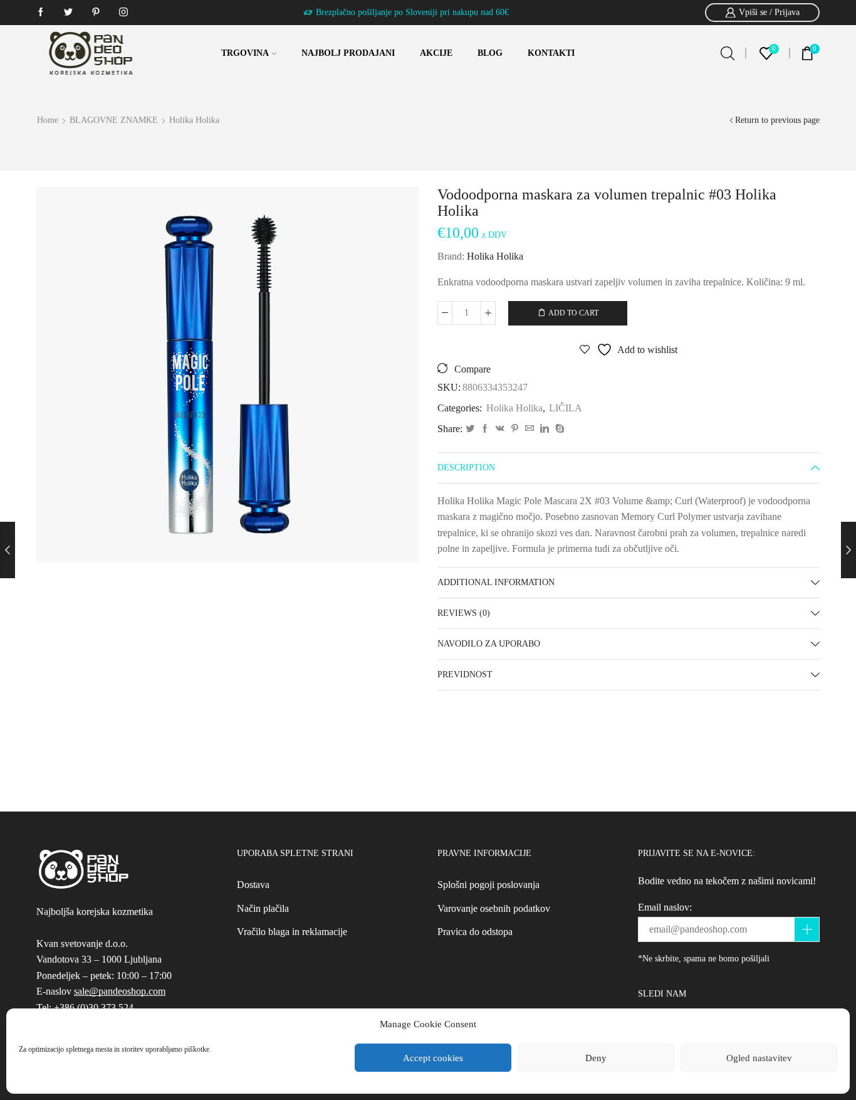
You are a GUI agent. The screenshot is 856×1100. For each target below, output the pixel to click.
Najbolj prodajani (348, 53)
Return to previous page (777, 120)
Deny (596, 1058)
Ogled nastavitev (759, 1058)
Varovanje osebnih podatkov (493, 908)
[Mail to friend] (529, 429)
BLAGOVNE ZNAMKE (114, 120)
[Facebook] (485, 429)
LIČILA (565, 408)
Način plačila (263, 908)
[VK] (500, 429)
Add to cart (573, 313)
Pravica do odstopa (475, 931)
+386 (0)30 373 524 (93, 1007)
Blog (490, 53)
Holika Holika (194, 120)
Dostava (253, 884)
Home (47, 120)
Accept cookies (433, 1058)
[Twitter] (470, 429)
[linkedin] (544, 429)
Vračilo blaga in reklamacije (292, 931)
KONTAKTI (551, 53)
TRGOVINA (245, 53)
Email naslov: (665, 907)
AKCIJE (436, 53)
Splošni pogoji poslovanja (488, 884)
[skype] (558, 429)
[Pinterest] (515, 429)
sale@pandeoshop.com (119, 991)
